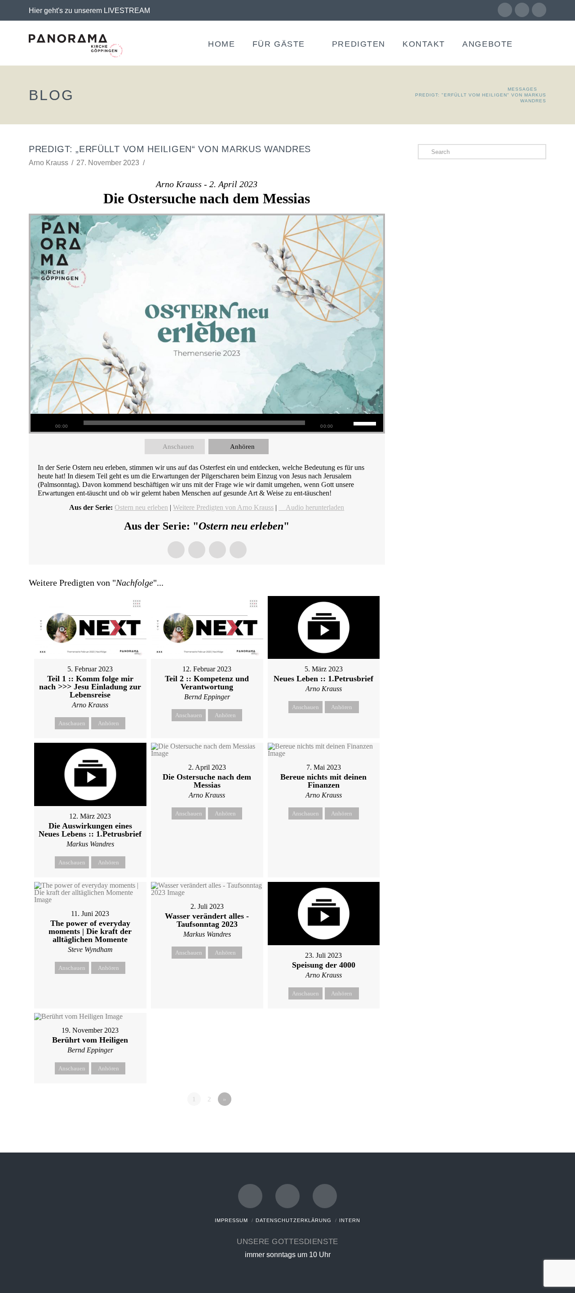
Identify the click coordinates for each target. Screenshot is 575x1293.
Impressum (231, 1220)
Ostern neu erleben (141, 507)
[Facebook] (505, 10)
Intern (349, 1220)
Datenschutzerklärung (294, 1220)
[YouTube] (522, 10)
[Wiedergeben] (42, 423)
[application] (207, 423)
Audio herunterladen (315, 507)
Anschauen (178, 446)
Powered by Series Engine (351, 1124)
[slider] (366, 423)
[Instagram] (539, 10)
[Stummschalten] (347, 423)
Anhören (242, 446)
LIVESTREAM (127, 10)
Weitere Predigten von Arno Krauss (223, 507)
